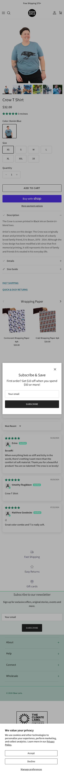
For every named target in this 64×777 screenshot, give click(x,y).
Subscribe (32, 404)
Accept (31, 753)
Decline (31, 761)
